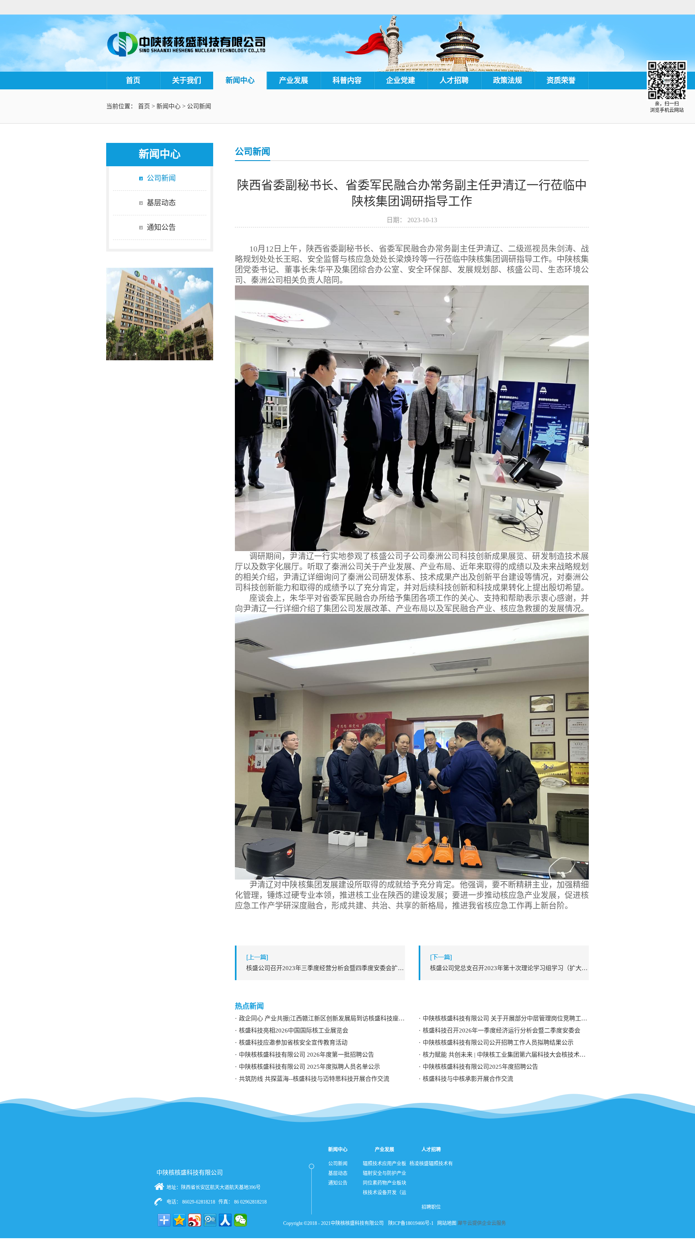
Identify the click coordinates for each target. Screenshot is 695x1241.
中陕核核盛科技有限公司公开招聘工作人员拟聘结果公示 (498, 1042)
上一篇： (325, 968)
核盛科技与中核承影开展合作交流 (468, 1079)
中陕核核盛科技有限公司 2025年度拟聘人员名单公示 (309, 1066)
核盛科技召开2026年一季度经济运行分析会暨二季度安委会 (501, 1030)
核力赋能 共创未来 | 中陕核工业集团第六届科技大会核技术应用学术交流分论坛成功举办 (506, 1054)
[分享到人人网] (225, 1220)
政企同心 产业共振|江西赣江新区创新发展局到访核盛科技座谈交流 (322, 1018)
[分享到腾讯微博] (210, 1220)
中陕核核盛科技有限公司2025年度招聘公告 (480, 1066)
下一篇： (509, 968)
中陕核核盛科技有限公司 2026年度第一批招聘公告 (306, 1054)
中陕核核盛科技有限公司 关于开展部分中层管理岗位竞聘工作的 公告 (506, 1018)
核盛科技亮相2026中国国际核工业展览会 (293, 1030)
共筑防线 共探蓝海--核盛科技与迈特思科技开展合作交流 (314, 1079)
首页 (133, 80)
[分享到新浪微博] (194, 1220)
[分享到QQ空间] (179, 1220)
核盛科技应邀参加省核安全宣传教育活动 (293, 1042)
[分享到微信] (240, 1220)
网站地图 (445, 1223)
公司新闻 (199, 106)
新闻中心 (168, 106)
